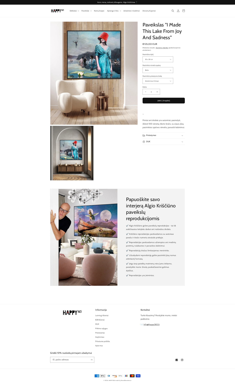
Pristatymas (100, 333)
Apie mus (99, 345)
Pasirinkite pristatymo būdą (152, 76)
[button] (74, 10)
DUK (97, 324)
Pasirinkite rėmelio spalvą (151, 65)
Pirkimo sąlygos (101, 328)
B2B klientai (100, 320)
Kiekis (145, 87)
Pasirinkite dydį (148, 54)
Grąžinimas (99, 337)
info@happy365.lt (152, 324)
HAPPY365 (112, 380)
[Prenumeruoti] (91, 360)
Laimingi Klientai (101, 315)
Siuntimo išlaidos (162, 48)
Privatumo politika (102, 341)
